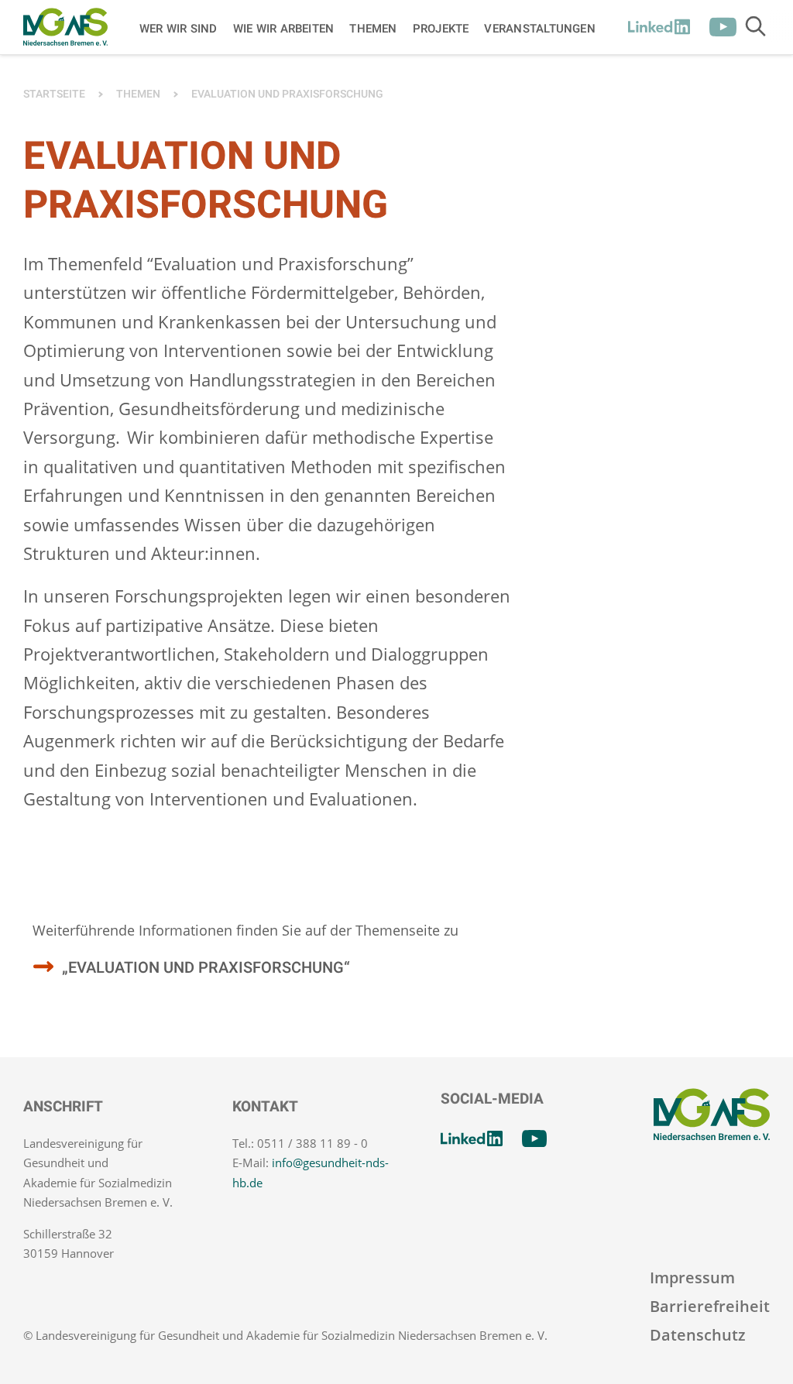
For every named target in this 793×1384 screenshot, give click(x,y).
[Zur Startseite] (65, 27)
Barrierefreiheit (710, 1306)
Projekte (441, 27)
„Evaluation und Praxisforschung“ (206, 967)
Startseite (54, 94)
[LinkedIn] (659, 26)
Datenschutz (698, 1334)
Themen (372, 27)
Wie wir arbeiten (284, 27)
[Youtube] (722, 26)
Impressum (692, 1277)
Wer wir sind (178, 27)
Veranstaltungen (539, 27)
